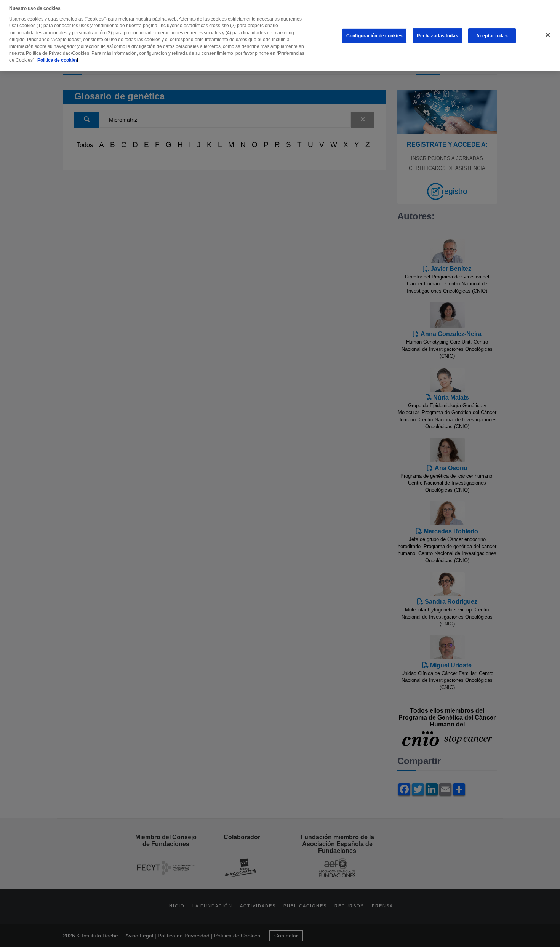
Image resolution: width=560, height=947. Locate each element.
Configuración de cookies (374, 35)
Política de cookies (57, 60)
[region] (280, 35)
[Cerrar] (547, 35)
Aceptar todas (492, 35)
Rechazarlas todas (437, 35)
